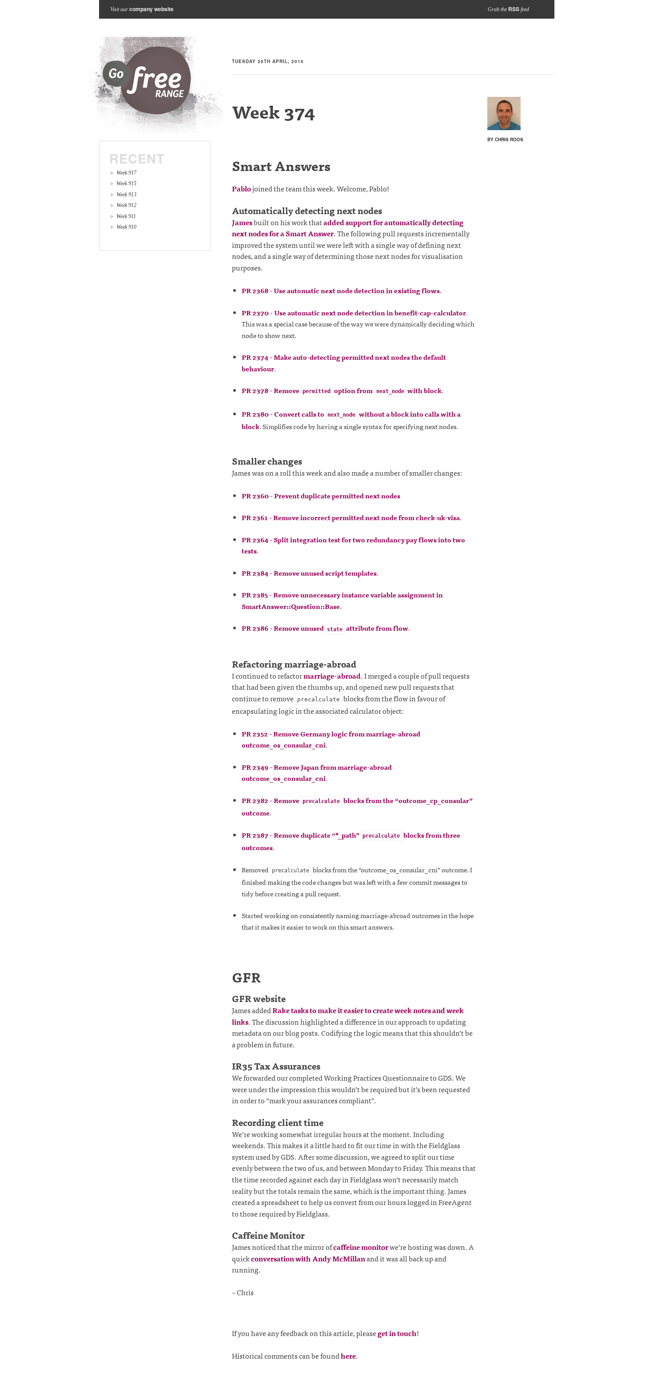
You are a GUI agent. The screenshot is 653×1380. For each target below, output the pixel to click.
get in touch (397, 1333)
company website (151, 9)
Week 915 (126, 183)
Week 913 (126, 194)
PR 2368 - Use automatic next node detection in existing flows (341, 290)
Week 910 (126, 227)
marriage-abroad (332, 675)
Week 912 (126, 205)
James (242, 222)
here (348, 1355)
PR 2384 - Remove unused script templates (309, 572)
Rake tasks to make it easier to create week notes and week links (348, 1015)
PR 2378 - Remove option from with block (342, 390)
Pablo (241, 188)
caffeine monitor (360, 1247)
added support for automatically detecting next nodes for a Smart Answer (347, 227)
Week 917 (126, 173)
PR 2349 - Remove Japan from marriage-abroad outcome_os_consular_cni (317, 772)
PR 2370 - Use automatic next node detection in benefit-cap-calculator (354, 312)
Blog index (156, 85)
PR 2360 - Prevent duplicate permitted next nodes (321, 495)
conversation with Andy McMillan (308, 1258)
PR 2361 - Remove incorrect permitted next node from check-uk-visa (351, 517)
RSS (513, 9)
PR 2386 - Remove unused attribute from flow (325, 627)
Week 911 (126, 216)
